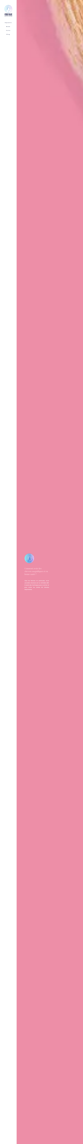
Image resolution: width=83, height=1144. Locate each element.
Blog (8, 34)
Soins (8, 30)
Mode (8, 26)
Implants (8, 22)
